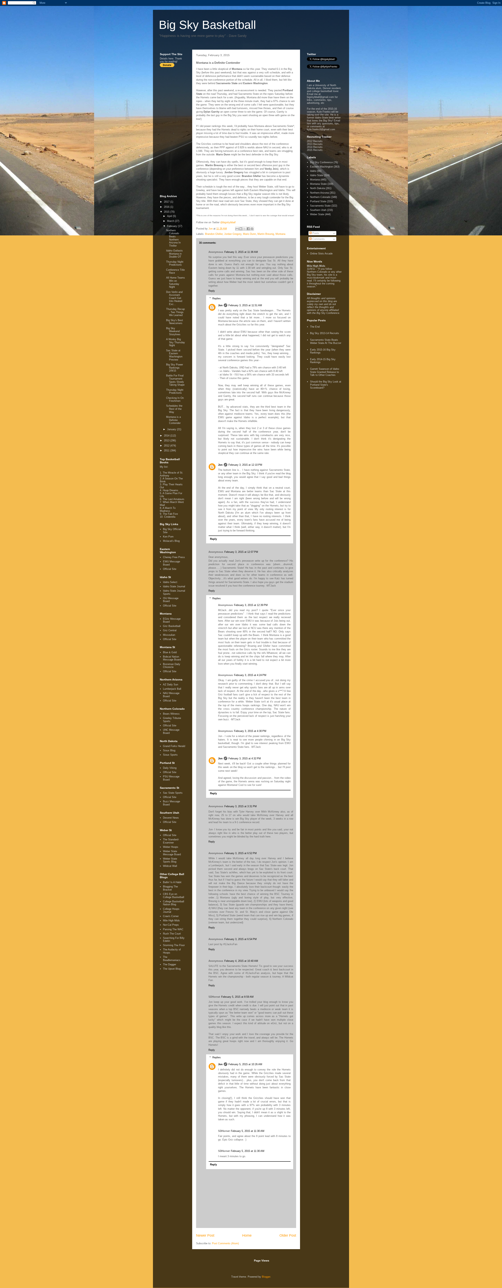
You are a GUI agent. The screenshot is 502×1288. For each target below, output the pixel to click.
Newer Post (205, 1235)
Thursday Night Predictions (174, 263)
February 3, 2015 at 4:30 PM (250, 731)
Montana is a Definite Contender (173, 419)
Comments (318, 239)
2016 (167, 206)
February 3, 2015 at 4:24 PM (250, 675)
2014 (167, 435)
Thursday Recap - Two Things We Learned (175, 312)
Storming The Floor (174, 945)
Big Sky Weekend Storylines (173, 331)
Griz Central (169, 630)
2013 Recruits (315, 144)
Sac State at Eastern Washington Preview (174, 355)
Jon (220, 305)
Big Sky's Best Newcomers (174, 322)
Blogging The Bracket (170, 888)
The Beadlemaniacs (171, 959)
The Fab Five (170, 513)
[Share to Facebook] (248, 229)
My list (163, 466)
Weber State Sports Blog (170, 860)
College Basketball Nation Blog (173, 903)
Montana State (318, 183)
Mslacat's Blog (171, 540)
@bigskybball (228, 222)
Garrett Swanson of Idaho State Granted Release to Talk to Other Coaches (324, 371)
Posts (315, 233)
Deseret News (171, 817)
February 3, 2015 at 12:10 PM (245, 464)
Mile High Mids (171, 920)
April (170, 216)
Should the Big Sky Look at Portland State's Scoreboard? (325, 384)
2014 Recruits (315, 147)
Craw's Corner (171, 916)
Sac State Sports (173, 792)
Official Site (169, 568)
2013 (167, 440)
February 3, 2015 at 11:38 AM (241, 251)
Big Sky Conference (321, 162)
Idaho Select (170, 582)
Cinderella (169, 516)
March (171, 221)
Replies (216, 298)
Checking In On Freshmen (175, 399)
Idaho (313, 170)
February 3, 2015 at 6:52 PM (240, 853)
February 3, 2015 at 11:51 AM (245, 305)
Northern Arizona (319, 192)
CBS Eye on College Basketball (173, 896)
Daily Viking (169, 767)
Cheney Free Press (174, 557)
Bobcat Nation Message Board (172, 658)
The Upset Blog (172, 968)
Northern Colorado (320, 197)
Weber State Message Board (172, 853)
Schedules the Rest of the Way (174, 408)
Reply (211, 290)
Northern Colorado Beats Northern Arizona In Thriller (173, 238)
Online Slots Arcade (321, 253)
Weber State (317, 214)
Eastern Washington (321, 166)
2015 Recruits (315, 149)
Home (247, 1235)
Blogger (266, 1276)
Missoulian (169, 634)
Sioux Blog (169, 750)
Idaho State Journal (174, 586)
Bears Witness (171, 713)
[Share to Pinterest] (252, 229)
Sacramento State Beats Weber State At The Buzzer (325, 341)
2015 (167, 211)
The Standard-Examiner (171, 841)
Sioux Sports (170, 754)
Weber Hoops (170, 846)
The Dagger (169, 964)
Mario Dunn (249, 233)
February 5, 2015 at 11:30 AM (247, 1131)
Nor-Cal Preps (171, 924)
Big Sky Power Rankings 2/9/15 (174, 367)
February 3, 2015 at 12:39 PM (251, 605)
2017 (167, 201)
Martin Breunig (265, 233)
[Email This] (237, 229)
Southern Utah (318, 210)
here (170, 58)
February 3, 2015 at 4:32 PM (244, 758)
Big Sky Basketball (207, 24)
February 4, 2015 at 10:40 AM (241, 960)
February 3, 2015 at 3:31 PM (240, 806)
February (172, 226)
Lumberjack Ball (172, 688)
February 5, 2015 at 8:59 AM (237, 996)
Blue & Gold (170, 652)
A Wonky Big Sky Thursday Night (175, 342)
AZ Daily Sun (170, 684)
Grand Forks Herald (174, 746)
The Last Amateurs (173, 499)
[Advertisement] (175, 131)
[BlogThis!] (241, 229)
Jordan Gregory (232, 233)
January (172, 429)
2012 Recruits (315, 141)
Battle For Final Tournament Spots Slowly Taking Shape (175, 380)
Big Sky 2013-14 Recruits (324, 333)
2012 (167, 445)
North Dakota (317, 188)
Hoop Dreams (170, 490)
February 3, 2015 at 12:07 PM (241, 551)
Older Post (287, 1235)
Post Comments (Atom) (225, 1243)
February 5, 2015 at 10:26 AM (245, 1064)
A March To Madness (168, 509)
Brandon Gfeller (214, 233)
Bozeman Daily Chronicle (171, 666)
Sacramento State (320, 205)
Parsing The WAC (173, 929)
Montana (280, 233)
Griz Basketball (171, 626)
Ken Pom (168, 536)
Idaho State (316, 175)
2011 (167, 450)
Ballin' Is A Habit (172, 882)
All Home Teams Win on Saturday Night (175, 282)
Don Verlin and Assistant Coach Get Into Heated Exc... (174, 298)
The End (315, 326)
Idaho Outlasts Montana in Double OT (174, 253)
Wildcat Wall (170, 865)
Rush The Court (172, 933)
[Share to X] (244, 229)
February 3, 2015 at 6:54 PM (240, 939)
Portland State (318, 201)
